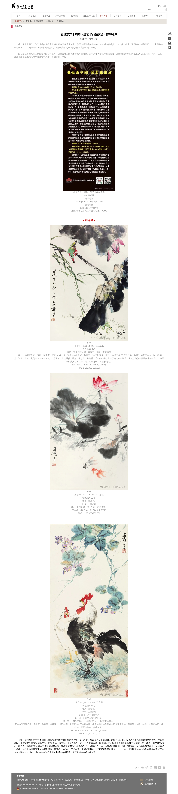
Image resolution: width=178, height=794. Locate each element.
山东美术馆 (68, 780)
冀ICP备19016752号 (68, 788)
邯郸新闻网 (123, 780)
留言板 (159, 16)
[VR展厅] (170, 34)
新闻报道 (29, 21)
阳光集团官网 (105, 780)
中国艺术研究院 (22, 780)
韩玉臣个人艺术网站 (92, 780)
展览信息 (32, 16)
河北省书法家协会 (57, 780)
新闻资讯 (104, 16)
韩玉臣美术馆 (31, 6)
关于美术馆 (60, 16)
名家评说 (74, 16)
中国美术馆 (33, 780)
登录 (159, 6)
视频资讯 (39, 21)
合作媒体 (131, 16)
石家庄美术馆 (78, 780)
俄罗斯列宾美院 (43, 780)
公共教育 (117, 16)
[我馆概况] (170, 43)
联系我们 (145, 16)
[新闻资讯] (170, 38)
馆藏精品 (46, 16)
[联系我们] (170, 47)
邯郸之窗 (114, 780)
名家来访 (50, 21)
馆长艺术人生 (89, 16)
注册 (165, 6)
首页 (18, 16)
